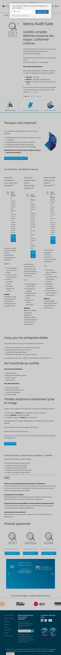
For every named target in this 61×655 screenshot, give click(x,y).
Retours (6, 624)
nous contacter (33, 92)
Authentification (33, 3)
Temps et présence (19, 3)
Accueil (6, 15)
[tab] (10, 106)
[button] (18, 24)
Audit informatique (35, 96)
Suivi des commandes (7, 628)
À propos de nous (9, 615)
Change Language (42, 12)
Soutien (6, 632)
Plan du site (52, 649)
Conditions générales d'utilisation (15, 651)
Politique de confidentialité (47, 651)
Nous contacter (8, 618)
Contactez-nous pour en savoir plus (16, 158)
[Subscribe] (32, 631)
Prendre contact (10, 444)
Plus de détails (11, 553)
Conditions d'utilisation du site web (32, 651)
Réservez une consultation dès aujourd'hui (17, 435)
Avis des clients (8, 636)
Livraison (6, 621)
